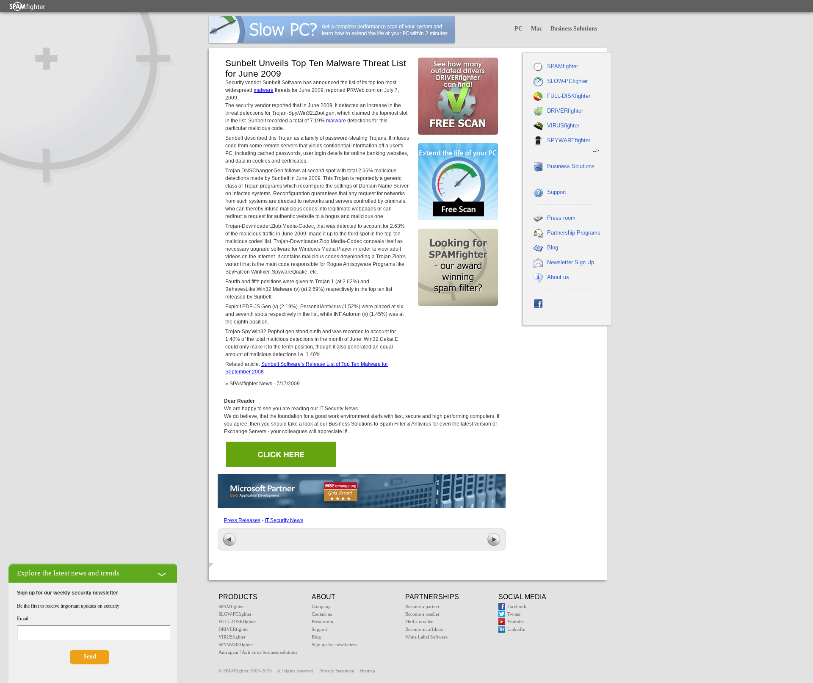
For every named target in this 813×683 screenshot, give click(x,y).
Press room (561, 218)
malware (264, 90)
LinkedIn (516, 629)
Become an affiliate (424, 629)
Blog (552, 247)
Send (89, 656)
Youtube (515, 621)
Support (556, 192)
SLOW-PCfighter (567, 81)
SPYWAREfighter (568, 140)
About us (558, 277)
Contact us (322, 614)
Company (321, 606)
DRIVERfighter (565, 111)
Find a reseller (419, 621)
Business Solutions (573, 28)
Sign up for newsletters (334, 644)
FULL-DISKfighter (568, 96)
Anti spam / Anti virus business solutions (257, 652)
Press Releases (242, 520)
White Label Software (426, 636)
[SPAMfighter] (27, 6)
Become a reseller (422, 614)
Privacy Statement (336, 670)
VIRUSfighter (563, 125)
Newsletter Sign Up (570, 262)
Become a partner (422, 606)
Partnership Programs (573, 233)
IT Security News (284, 520)
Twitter (514, 614)
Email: (23, 619)
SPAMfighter (562, 66)
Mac (536, 28)
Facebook (516, 606)
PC (518, 28)
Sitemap (367, 670)
